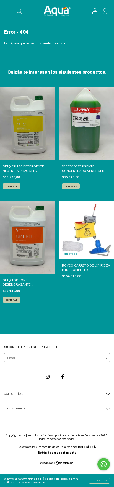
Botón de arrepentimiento (57, 452)
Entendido (99, 480)
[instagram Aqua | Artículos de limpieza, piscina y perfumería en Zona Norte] (48, 377)
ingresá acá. (87, 447)
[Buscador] (19, 12)
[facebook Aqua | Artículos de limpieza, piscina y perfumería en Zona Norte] (63, 377)
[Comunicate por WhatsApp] (103, 464)
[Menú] (9, 12)
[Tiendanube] (57, 464)
